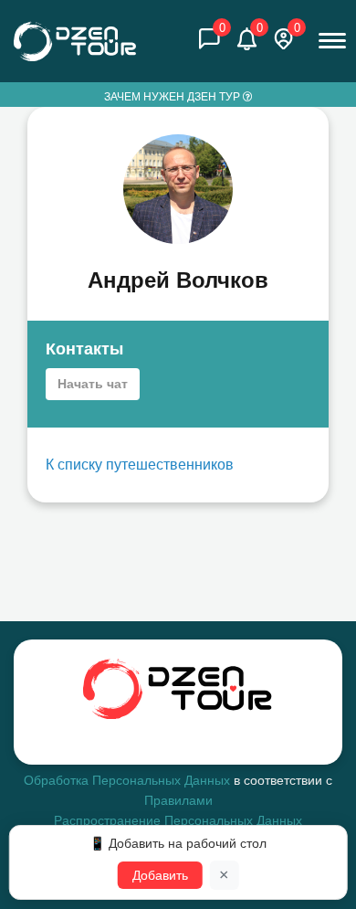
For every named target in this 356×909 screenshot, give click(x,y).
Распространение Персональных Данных (178, 820)
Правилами (178, 800)
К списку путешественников (140, 464)
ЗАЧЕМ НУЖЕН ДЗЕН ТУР (173, 96)
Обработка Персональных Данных (127, 780)
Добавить (160, 875)
